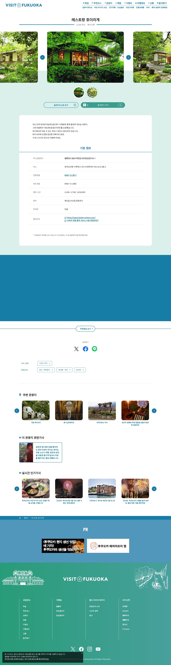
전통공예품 (140, 7)
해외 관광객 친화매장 (159, 7)
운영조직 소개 (94, 606)
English (125, 611)
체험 (119, 3)
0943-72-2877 (70, 175)
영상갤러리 (60, 615)
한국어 (124, 624)
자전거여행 (130, 7)
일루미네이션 (87, 7)
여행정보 (141, 3)
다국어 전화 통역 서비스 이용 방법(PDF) (82, 220)
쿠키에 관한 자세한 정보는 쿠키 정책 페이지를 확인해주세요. (27, 659)
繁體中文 (125, 620)
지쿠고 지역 (43, 363)
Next (128, 57)
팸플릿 (58, 606)
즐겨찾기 (163, 3)
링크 (91, 615)
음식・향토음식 (44, 370)
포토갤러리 (60, 611)
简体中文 (125, 615)
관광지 (109, 3)
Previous (42, 57)
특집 (87, 3)
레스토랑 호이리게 (37, 518)
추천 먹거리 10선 (100, 7)
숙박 (148, 7)
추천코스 (98, 3)
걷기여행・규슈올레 (116, 7)
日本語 (124, 606)
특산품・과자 (63, 370)
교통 (152, 3)
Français (125, 629)
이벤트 (129, 3)
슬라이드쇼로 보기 (61, 105)
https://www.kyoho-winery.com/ (81, 217)
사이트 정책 (93, 611)
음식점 (78, 370)
